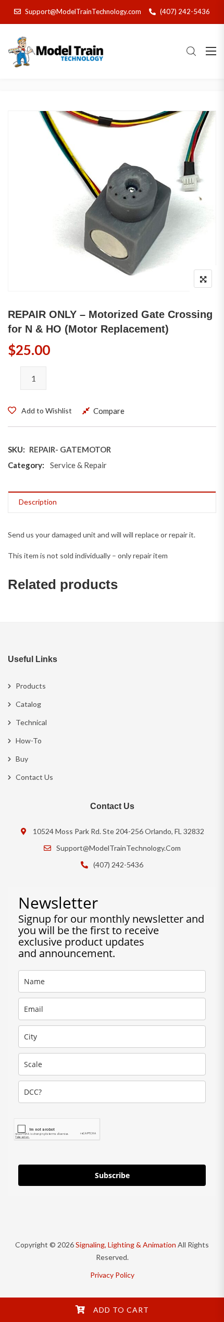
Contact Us (34, 777)
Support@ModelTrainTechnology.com (83, 11)
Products (31, 685)
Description (38, 501)
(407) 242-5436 (185, 11)
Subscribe (112, 1175)
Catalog (28, 704)
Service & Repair (78, 465)
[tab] (112, 502)
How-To (29, 740)
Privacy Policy (112, 1274)
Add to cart (121, 1309)
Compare (109, 410)
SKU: (16, 449)
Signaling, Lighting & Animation (126, 1244)
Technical (31, 722)
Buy (22, 758)
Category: (26, 465)
